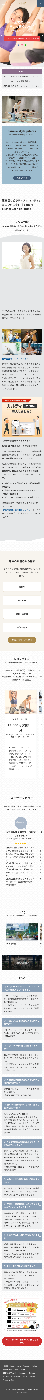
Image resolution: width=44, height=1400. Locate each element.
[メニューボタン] (3, 3)
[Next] (42, 34)
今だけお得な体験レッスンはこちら (22, 38)
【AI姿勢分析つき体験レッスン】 (17, 509)
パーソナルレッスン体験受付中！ (17, 76)
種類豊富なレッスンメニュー (15, 358)
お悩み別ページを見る (22, 639)
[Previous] (2, 34)
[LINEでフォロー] (25, 45)
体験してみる (22, 178)
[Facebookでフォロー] (18, 45)
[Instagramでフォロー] (22, 45)
